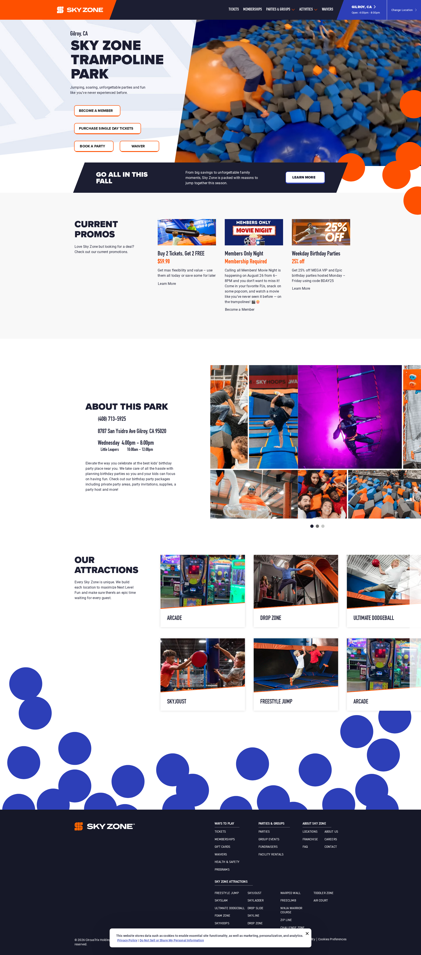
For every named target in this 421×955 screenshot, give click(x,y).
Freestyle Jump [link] (227, 893)
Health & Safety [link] (227, 862)
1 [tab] (312, 526)
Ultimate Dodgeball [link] (230, 908)
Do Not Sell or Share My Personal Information (172, 940)
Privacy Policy (127, 940)
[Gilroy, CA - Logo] (89, 10)
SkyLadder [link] (256, 901)
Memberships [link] (225, 839)
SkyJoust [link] (254, 893)
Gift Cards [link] (222, 847)
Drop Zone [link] (255, 923)
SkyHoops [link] (222, 923)
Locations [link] (310, 832)
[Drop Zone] (296, 674)
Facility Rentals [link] (271, 855)
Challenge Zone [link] (292, 928)
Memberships (252, 10)
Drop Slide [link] (256, 908)
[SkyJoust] (296, 591)
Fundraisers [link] (268, 847)
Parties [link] (264, 832)
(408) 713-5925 (112, 419)
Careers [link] (331, 839)
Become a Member (240, 309)
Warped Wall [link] (290, 893)
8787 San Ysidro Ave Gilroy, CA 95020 (132, 431)
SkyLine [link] (253, 916)
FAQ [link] (305, 847)
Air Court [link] (321, 901)
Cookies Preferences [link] (332, 939)
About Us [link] (331, 832)
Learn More (167, 283)
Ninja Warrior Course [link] (291, 910)
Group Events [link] (269, 839)
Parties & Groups (278, 10)
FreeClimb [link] (288, 901)
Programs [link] (222, 870)
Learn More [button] (304, 177)
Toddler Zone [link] (324, 893)
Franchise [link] (310, 839)
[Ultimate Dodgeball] (203, 591)
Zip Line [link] (286, 920)
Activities (306, 10)
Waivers (327, 10)
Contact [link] (331, 847)
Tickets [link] (220, 832)
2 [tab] (317, 526)
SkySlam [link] (221, 901)
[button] (366, 10)
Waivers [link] (221, 855)
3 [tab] (323, 526)
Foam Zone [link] (222, 916)
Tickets (234, 10)
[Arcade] (203, 674)
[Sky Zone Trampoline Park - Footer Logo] (105, 826)
